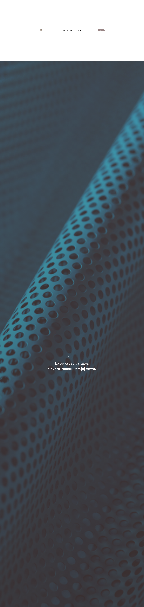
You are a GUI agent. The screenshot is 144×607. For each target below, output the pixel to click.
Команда (72, 30)
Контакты (78, 30)
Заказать (101, 30)
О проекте (65, 30)
